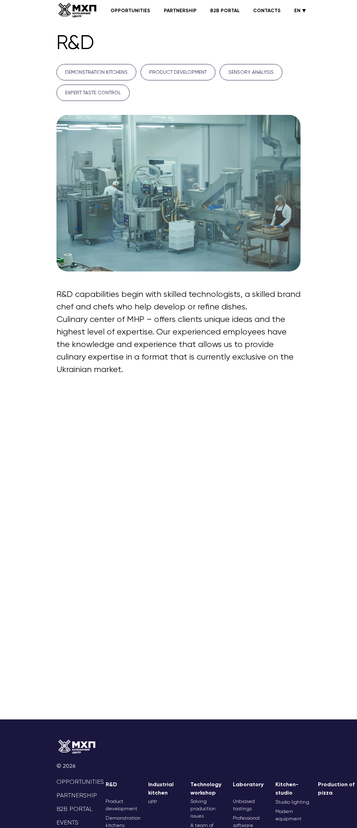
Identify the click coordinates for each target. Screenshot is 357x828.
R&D (111, 784)
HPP (152, 802)
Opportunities (130, 11)
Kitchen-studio (286, 788)
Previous (51, 194)
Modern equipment (288, 815)
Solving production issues (202, 808)
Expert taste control (93, 92)
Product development (178, 72)
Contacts (267, 11)
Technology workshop (205, 788)
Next (305, 194)
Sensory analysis (251, 72)
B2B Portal (225, 11)
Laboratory (248, 784)
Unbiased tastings (244, 804)
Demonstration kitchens (96, 72)
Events (67, 822)
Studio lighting (292, 802)
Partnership (180, 11)
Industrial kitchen (161, 788)
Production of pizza (336, 788)
